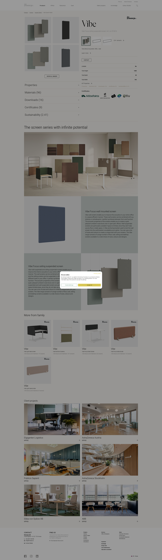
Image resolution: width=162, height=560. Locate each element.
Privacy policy (97, 273)
